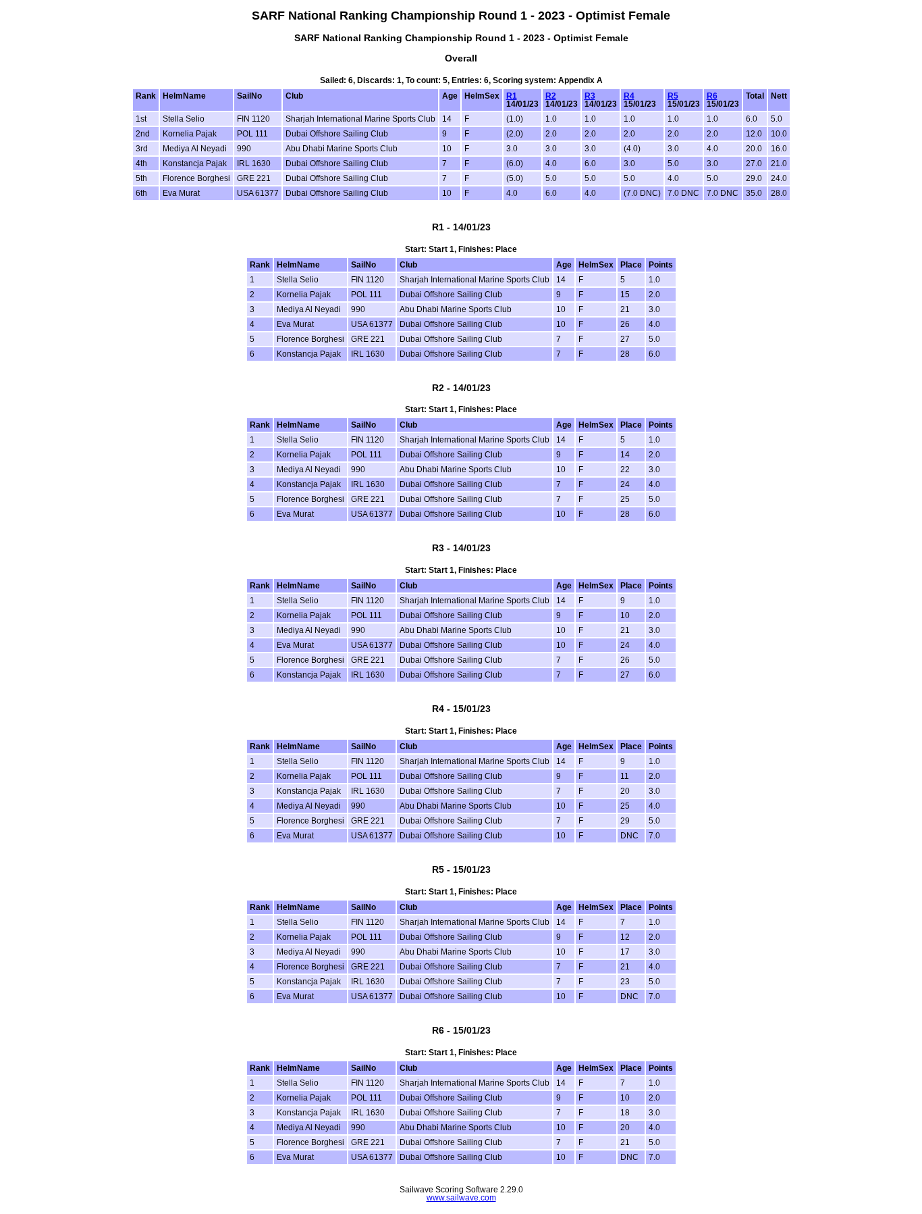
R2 (550, 96)
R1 (511, 96)
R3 (590, 96)
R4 (629, 96)
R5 (673, 96)
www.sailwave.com (461, 1198)
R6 (712, 96)
